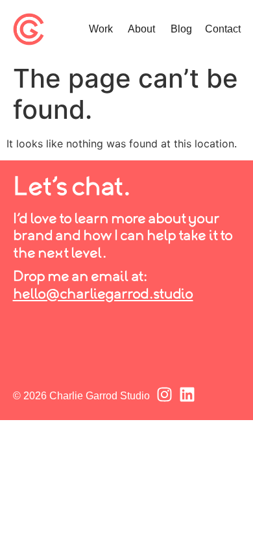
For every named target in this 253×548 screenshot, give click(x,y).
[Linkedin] (187, 394)
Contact (223, 28)
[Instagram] (164, 394)
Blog (181, 28)
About (141, 28)
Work (101, 28)
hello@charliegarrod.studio (103, 295)
